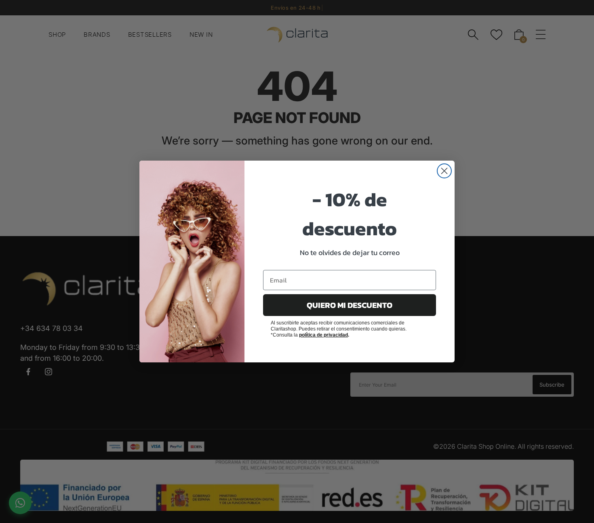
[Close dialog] (444, 171)
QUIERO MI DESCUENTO (349, 305)
